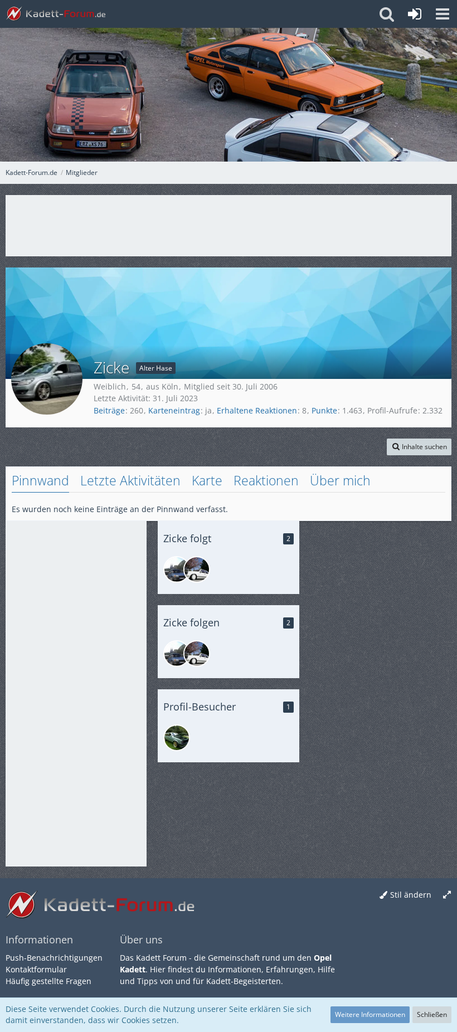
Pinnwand (40, 480)
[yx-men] (196, 569)
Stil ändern (410, 894)
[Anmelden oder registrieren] (414, 14)
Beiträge (109, 410)
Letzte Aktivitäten (130, 480)
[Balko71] (176, 569)
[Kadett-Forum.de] (55, 14)
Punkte (324, 410)
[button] (442, 14)
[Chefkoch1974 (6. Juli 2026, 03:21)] (176, 737)
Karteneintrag (174, 410)
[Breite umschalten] (447, 895)
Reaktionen (266, 480)
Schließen (432, 1014)
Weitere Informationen (370, 1014)
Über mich (340, 480)
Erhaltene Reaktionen (257, 410)
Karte (207, 480)
